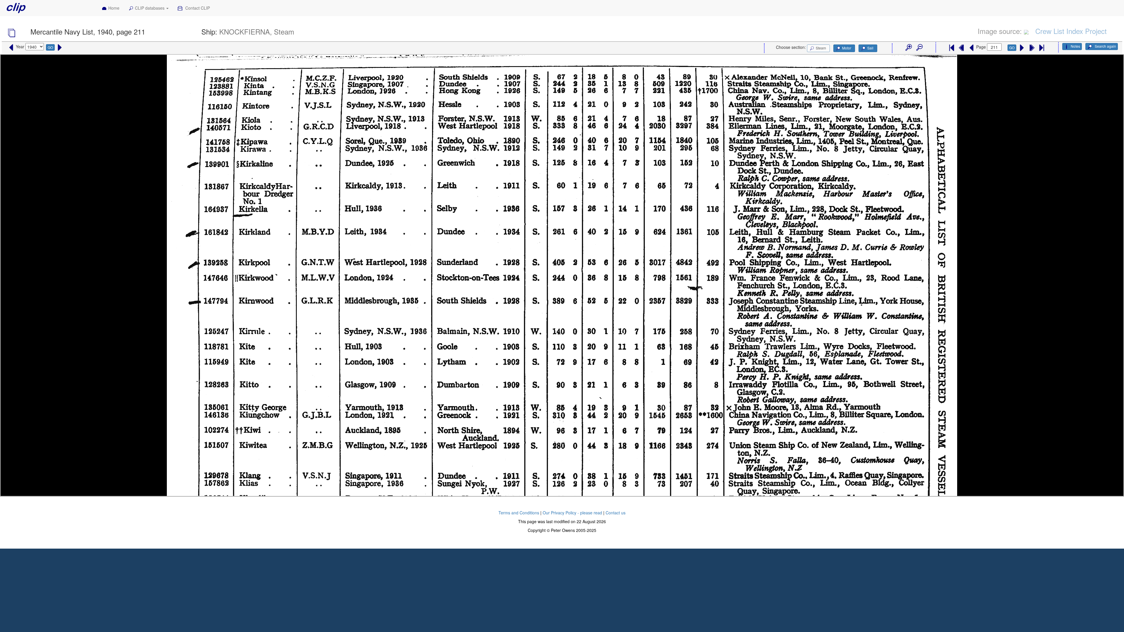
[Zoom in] (908, 47)
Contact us (616, 513)
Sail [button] (870, 47)
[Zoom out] (919, 47)
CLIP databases (150, 8)
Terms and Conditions (518, 513)
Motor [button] (846, 47)
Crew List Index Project (1071, 31)
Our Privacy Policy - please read (572, 513)
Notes (1075, 46)
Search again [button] (1105, 46)
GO (50, 47)
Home (113, 8)
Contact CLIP (197, 8)
